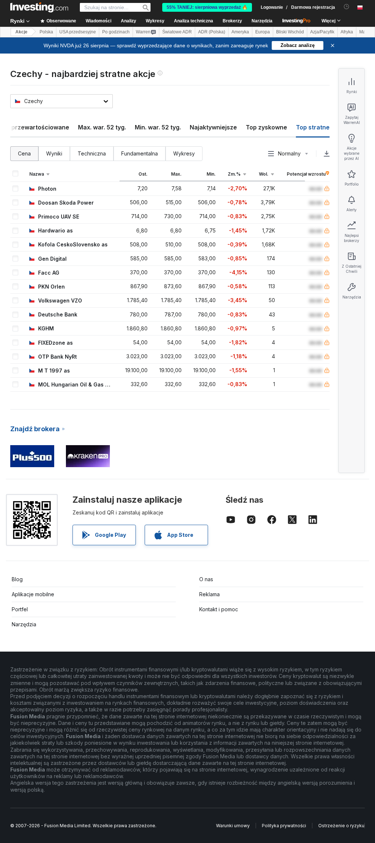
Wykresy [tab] (184, 153)
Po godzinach (116, 31)
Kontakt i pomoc (218, 609)
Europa (262, 31)
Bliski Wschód (290, 31)
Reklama (209, 594)
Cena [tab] (24, 153)
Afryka (347, 31)
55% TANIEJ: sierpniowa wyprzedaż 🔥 (207, 7)
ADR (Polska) (211, 31)
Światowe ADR (177, 31)
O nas (206, 579)
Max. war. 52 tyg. (102, 127)
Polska (46, 31)
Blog (17, 579)
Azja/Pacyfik (322, 31)
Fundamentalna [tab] (139, 153)
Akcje (21, 31)
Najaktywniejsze (213, 127)
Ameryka (240, 31)
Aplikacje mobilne (33, 594)
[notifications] (346, 6)
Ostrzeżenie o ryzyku (341, 825)
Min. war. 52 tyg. (158, 127)
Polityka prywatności (284, 825)
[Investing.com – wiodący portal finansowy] (39, 7)
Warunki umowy (233, 825)
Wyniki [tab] (54, 153)
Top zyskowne (266, 127)
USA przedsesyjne (77, 31)
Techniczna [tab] (92, 153)
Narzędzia (24, 624)
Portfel (20, 609)
